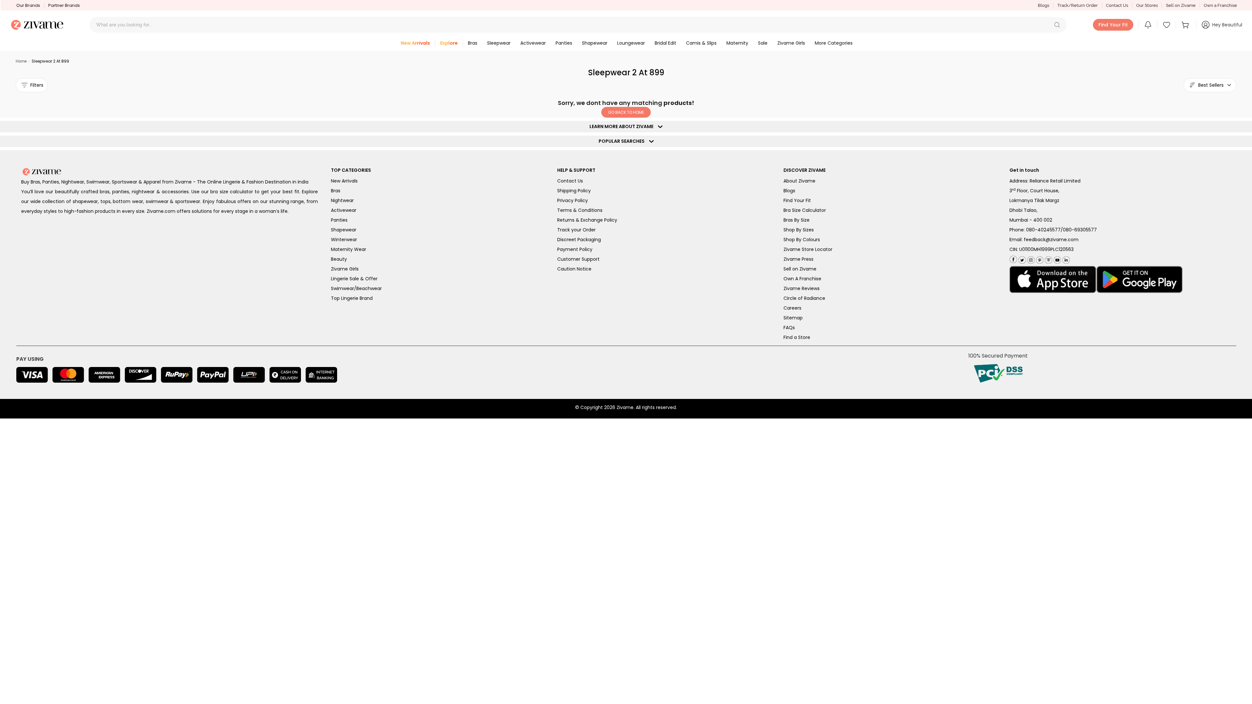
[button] (1057, 25)
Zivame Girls (345, 269)
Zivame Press (798, 259)
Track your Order (576, 230)
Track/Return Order (1077, 5)
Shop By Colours (801, 239)
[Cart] (1186, 25)
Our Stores (1147, 5)
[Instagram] (1030, 258)
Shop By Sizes (798, 230)
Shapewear (343, 230)
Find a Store (796, 337)
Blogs (1043, 5)
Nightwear (342, 200)
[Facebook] (1013, 259)
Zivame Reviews (801, 288)
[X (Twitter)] (1021, 258)
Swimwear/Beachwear (356, 288)
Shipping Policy (574, 190)
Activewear (343, 210)
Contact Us (1117, 5)
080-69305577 (1080, 230)
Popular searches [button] (623, 141)
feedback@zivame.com (1051, 239)
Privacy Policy (572, 200)
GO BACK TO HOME (626, 112)
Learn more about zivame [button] (622, 126)
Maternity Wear (348, 249)
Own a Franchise (1220, 5)
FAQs (789, 327)
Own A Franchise (802, 278)
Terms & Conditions (580, 210)
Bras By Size (796, 220)
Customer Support (578, 259)
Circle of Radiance (804, 298)
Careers (792, 308)
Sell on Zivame (1181, 5)
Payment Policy (574, 249)
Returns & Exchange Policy (587, 220)
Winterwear (344, 239)
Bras (335, 190)
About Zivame (799, 181)
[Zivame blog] (1047, 258)
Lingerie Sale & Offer (354, 278)
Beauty (339, 259)
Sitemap (793, 318)
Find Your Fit (797, 200)
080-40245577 (1043, 230)
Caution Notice (574, 269)
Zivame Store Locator (807, 249)
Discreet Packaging (579, 239)
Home (21, 61)
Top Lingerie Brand (352, 298)
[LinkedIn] (1065, 258)
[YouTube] (1056, 258)
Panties (339, 220)
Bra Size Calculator (804, 210)
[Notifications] (1148, 25)
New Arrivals (344, 181)
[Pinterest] (1039, 258)
